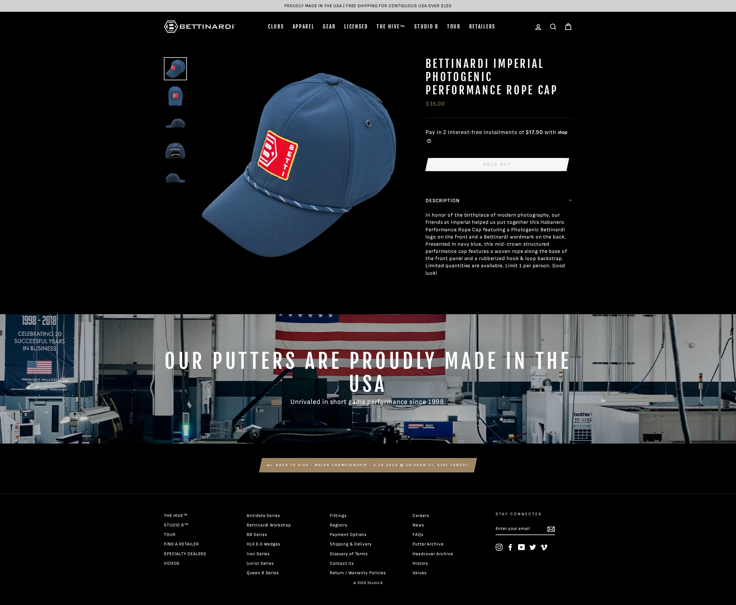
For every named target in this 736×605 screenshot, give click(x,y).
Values (419, 573)
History (420, 563)
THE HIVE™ (391, 26)
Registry (339, 525)
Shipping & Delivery (351, 544)
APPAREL (304, 26)
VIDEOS (172, 563)
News (418, 525)
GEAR (329, 26)
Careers (421, 515)
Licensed (356, 26)
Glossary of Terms (349, 554)
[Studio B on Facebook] (510, 547)
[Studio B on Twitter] (532, 547)
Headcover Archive (433, 554)
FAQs (418, 534)
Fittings (338, 515)
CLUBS (276, 26)
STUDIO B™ (176, 525)
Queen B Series (263, 573)
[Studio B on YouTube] (521, 547)
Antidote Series (263, 515)
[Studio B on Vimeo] (543, 547)
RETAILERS (482, 26)
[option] (368, 6)
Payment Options (348, 534)
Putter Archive (428, 544)
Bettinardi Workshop (269, 525)
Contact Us (342, 563)
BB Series (257, 534)
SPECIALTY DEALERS (185, 554)
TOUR (454, 26)
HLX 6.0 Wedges (263, 544)
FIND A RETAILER (181, 544)
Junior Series (260, 563)
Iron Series (258, 554)
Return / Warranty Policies (358, 573)
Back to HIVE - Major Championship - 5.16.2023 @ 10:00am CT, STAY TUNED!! (372, 465)
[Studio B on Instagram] (499, 547)
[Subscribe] (551, 529)
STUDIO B (426, 26)
